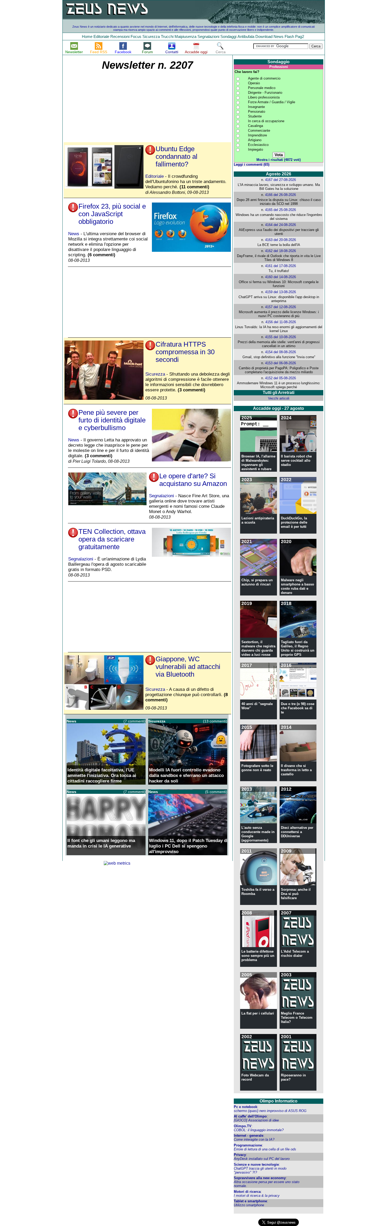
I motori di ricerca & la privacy (257, 1196)
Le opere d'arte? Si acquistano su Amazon (193, 479)
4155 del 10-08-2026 (280, 337)
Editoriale (101, 36)
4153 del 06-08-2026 (280, 363)
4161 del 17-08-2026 (280, 266)
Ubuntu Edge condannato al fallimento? (176, 156)
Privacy (240, 1155)
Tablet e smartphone (250, 1201)
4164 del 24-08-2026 (280, 225)
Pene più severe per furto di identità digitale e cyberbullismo (112, 420)
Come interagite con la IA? (254, 1139)
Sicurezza (151, 36)
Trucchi (167, 36)
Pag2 (299, 36)
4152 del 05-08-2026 (280, 378)
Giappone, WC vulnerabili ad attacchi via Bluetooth (188, 666)
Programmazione (248, 1145)
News (279, 36)
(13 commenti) (215, 721)
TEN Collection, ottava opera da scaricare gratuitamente (112, 539)
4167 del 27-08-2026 (280, 180)
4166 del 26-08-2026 (280, 195)
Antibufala (245, 36)
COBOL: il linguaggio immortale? (259, 1130)
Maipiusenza (185, 36)
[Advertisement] (105, 107)
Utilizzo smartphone (249, 1205)
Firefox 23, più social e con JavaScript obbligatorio (112, 214)
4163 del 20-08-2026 (280, 240)
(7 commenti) (134, 721)
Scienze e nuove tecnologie (256, 1164)
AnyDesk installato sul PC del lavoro (262, 1159)
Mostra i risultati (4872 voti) (278, 160)
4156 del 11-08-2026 (280, 322)
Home (87, 36)
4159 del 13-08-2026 (280, 292)
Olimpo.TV (242, 1126)
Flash (289, 36)
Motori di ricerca (247, 1192)
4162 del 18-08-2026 (280, 251)
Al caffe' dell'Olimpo (250, 1116)
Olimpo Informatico (278, 1101)
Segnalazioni (208, 36)
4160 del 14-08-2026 (280, 277)
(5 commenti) (216, 792)
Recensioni (120, 36)
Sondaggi (228, 36)
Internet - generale (248, 1136)
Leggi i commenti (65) (251, 164)
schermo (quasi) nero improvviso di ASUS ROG (270, 1111)
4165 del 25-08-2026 (280, 210)
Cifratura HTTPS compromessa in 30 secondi (185, 352)
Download (263, 36)
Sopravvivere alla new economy (260, 1178)
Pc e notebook (245, 1107)
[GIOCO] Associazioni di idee (256, 1120)
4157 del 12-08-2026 (280, 307)
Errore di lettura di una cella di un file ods (265, 1149)
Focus (136, 36)
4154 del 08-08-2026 (280, 352)
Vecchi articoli (278, 398)
